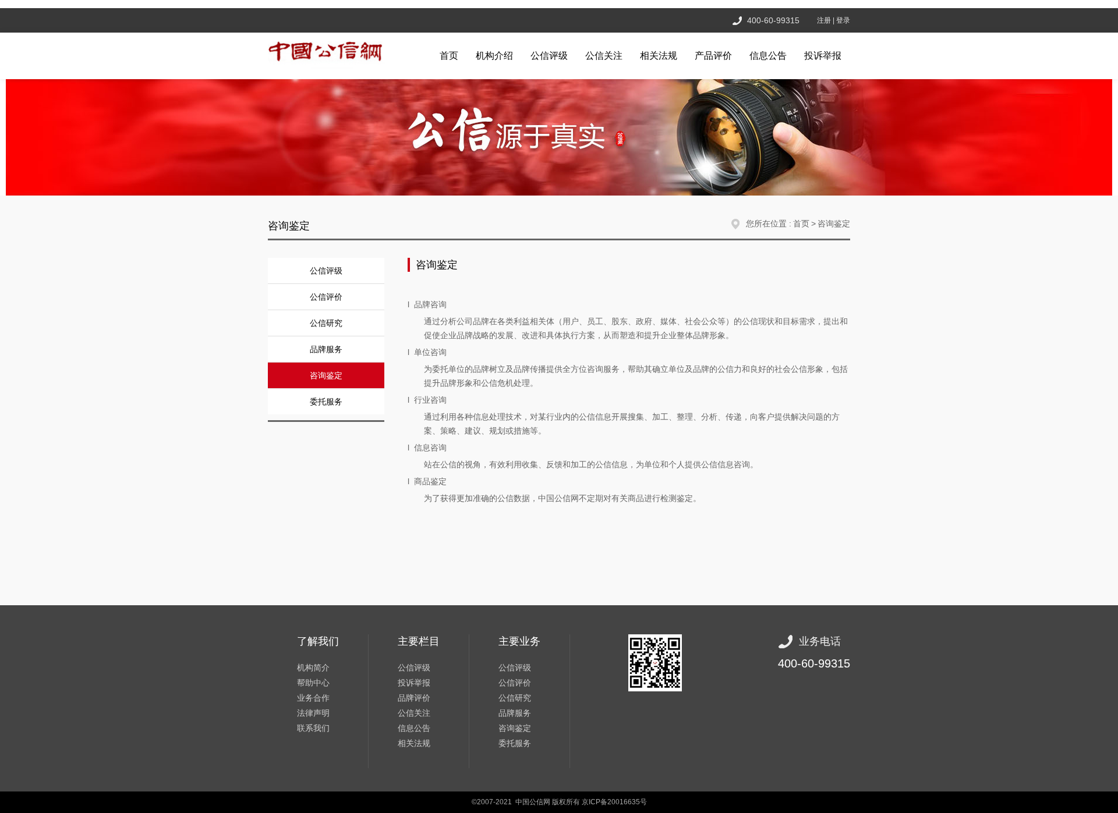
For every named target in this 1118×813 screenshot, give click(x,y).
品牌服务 (326, 349)
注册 (824, 20)
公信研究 (326, 323)
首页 (449, 56)
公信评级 (549, 56)
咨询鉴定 (834, 223)
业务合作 (313, 697)
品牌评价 (414, 697)
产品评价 (713, 56)
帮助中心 (313, 682)
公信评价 (326, 296)
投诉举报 (822, 56)
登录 (843, 20)
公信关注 (603, 56)
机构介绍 (494, 56)
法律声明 (313, 713)
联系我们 (313, 728)
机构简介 (313, 667)
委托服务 (326, 401)
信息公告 (768, 56)
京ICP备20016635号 (614, 802)
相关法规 (658, 56)
